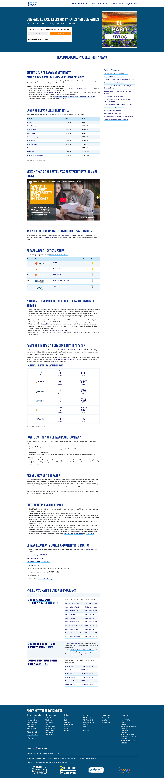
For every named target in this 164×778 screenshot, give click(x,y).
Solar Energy (30, 726)
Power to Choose (107, 718)
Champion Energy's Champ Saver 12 (53, 92)
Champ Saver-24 (70, 677)
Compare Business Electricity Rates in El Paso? (118, 104)
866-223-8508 (45, 562)
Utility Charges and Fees (59, 330)
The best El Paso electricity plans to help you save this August (119, 79)
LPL (84, 728)
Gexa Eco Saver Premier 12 (73, 629)
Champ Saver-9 (69, 666)
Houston (66, 718)
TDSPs (48, 324)
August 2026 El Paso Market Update (115, 77)
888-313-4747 (39, 558)
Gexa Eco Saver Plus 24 (72, 607)
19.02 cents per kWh (91, 636)
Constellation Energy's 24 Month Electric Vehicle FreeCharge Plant (74, 96)
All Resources (106, 722)
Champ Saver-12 (70, 670)
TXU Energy (48, 720)
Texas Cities (117, 3)
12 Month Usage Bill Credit (73, 643)
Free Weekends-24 (70, 681)
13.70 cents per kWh (87, 681)
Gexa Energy (31, 133)
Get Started (60, 34)
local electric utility (93, 549)
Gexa (47, 724)
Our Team (124, 724)
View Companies (99, 3)
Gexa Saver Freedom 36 (72, 636)
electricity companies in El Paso (58, 255)
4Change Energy (32, 129)
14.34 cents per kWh (91, 611)
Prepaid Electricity (32, 722)
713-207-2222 (43, 555)
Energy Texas (90, 534)
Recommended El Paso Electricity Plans (116, 74)
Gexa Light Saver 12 (71, 614)
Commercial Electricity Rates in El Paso (114, 107)
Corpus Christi (68, 724)
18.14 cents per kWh (91, 625)
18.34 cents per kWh (91, 629)
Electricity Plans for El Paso (112, 113)
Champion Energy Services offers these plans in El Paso (43, 662)
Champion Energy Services (35, 155)
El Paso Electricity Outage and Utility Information (118, 116)
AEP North (37, 562)
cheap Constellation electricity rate (42, 646)
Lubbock (66, 728)
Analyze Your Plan (32, 735)
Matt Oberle (36, 24)
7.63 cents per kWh (91, 607)
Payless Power (49, 730)
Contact (123, 718)
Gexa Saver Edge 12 (71, 618)
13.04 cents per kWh (87, 670)
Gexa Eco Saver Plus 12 (72, 603)
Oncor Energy (31, 558)
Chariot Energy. (81, 88)
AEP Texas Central (88, 718)
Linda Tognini (52, 24)
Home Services (31, 728)
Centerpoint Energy (32, 555)
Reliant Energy (49, 718)
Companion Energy (33, 137)
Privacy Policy (125, 730)
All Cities (66, 730)
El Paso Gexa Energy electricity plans (40, 601)
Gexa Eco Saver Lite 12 (72, 622)
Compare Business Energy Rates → (39, 39)
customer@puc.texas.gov (45, 579)
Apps (28, 737)
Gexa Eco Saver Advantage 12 (74, 625)
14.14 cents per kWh (87, 684)
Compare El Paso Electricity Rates (114, 83)
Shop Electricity (79, 3)
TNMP (28, 565)
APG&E (29, 122)
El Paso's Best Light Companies (113, 96)
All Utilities (86, 730)
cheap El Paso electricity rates (46, 237)
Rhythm (29, 148)
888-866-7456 (35, 565)
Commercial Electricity (33, 720)
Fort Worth (67, 722)
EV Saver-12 (69, 673)
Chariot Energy (31, 126)
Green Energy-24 (70, 684)
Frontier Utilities (32, 144)
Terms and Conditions (127, 734)
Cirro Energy (31, 140)
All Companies (49, 734)
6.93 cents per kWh (91, 603)
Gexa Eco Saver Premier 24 (73, 633)
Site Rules (124, 732)
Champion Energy (50, 728)
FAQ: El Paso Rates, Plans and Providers (116, 120)
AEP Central (30, 562)
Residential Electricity (33, 718)
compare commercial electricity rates (65, 359)
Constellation (31, 151)
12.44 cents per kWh (87, 666)
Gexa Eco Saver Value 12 (72, 611)
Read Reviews (106, 720)
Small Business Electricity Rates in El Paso (71, 350)
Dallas (66, 720)
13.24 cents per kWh (87, 673)
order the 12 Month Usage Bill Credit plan (82, 650)
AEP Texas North (88, 720)
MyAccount (131, 3)
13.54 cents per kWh (87, 677)
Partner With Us (125, 720)
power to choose (40, 350)
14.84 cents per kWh (91, 614)
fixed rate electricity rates (67, 235)
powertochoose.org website (78, 654)
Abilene (66, 726)
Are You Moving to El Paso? (112, 110)
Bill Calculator (31, 739)
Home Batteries (31, 724)
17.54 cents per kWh (91, 622)
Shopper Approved (61, 762)
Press (122, 722)
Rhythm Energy (78, 534)
